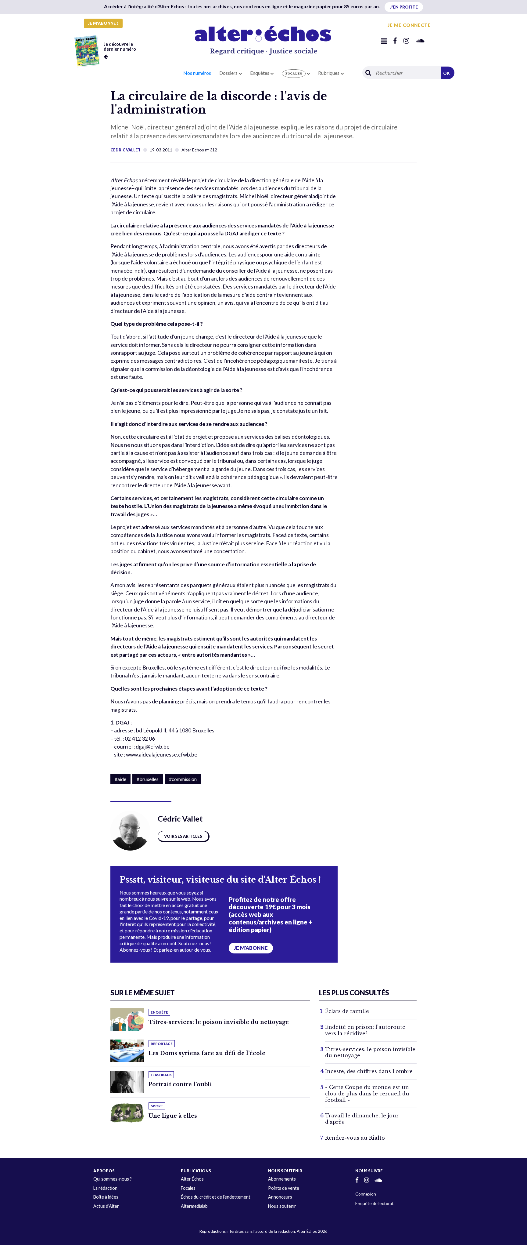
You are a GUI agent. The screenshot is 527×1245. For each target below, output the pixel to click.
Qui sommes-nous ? (112, 1178)
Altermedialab (194, 1206)
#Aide (120, 779)
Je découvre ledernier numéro (120, 47)
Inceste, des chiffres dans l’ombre (369, 1071)
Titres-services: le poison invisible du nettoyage (219, 1022)
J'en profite (404, 6)
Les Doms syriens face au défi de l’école (207, 1053)
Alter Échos (192, 1178)
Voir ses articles (183, 836)
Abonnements (282, 1178)
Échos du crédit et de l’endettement (215, 1197)
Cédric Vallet (125, 149)
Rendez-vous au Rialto (355, 1138)
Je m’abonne (251, 948)
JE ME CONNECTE (409, 25)
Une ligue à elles (173, 1116)
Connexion (365, 1193)
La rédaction (105, 1188)
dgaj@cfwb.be (153, 746)
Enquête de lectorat (374, 1203)
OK (446, 73)
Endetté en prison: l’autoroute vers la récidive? (365, 1030)
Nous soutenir (282, 1206)
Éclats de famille (347, 1011)
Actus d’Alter (106, 1206)
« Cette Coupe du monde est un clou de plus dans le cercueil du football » (367, 1093)
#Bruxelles (148, 779)
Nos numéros (197, 73)
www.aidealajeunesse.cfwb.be (161, 754)
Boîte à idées (105, 1197)
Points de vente (283, 1188)
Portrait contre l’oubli (180, 1084)
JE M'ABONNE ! (103, 23)
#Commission (183, 779)
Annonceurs (280, 1197)
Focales (188, 1188)
